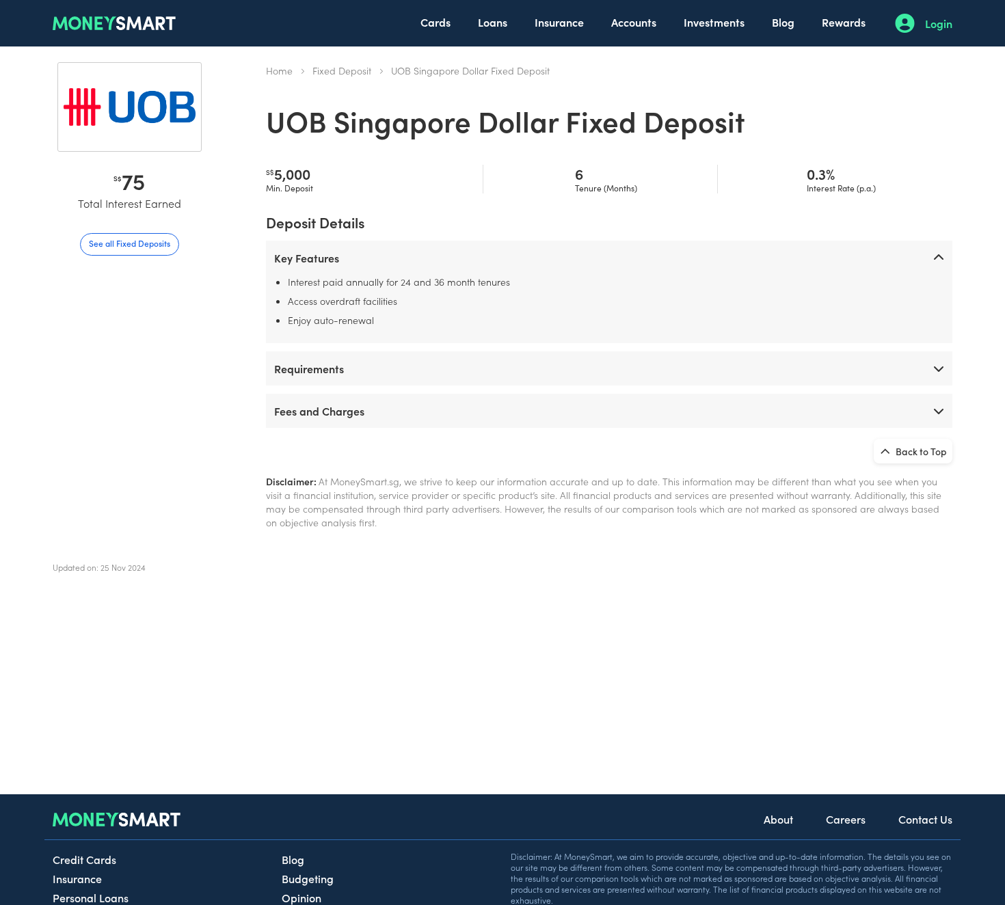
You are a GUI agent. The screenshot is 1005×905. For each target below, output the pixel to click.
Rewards (844, 21)
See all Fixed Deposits (129, 243)
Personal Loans (91, 897)
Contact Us (925, 818)
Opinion (301, 897)
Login (938, 23)
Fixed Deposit (341, 70)
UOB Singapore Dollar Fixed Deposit (470, 70)
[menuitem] (435, 23)
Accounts (633, 21)
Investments (714, 21)
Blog (783, 21)
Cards (435, 21)
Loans (492, 21)
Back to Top (920, 451)
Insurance (559, 21)
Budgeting (308, 878)
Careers (846, 818)
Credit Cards (84, 859)
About (778, 818)
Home (279, 70)
